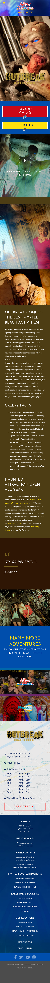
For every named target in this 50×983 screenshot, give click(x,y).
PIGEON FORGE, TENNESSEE (25, 935)
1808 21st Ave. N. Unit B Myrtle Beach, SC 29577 (18, 755)
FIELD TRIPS (25, 911)
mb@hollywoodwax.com (25, 846)
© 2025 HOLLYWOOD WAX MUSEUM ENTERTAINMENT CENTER (25, 964)
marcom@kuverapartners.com (25, 860)
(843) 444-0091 (14, 763)
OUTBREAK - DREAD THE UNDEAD (25, 887)
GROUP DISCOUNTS (25, 898)
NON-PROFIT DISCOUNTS (25, 902)
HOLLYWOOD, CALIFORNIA (25, 927)
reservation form (14, 523)
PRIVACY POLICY (21, 968)
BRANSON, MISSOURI (25, 922)
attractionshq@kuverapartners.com (25, 867)
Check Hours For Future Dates (21, 798)
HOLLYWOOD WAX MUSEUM (25, 878)
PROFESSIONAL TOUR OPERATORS (25, 907)
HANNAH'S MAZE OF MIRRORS (25, 883)
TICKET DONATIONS (25, 948)
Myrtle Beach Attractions (25, 8)
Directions (25, 807)
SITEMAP (30, 968)
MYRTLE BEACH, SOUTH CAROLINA (25, 931)
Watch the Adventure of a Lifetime (25, 173)
